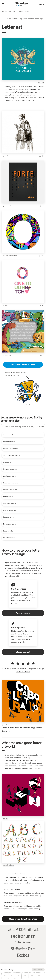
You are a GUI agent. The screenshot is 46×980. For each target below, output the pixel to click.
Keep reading (25, 883)
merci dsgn (41, 82)
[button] (44, 966)
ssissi (5, 305)
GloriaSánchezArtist (10, 256)
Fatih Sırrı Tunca (8, 865)
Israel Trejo (7, 355)
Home (4, 11)
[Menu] (3, 4)
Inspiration (12, 11)
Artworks (20, 11)
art (28, 100)
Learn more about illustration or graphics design (22, 729)
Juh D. (6, 156)
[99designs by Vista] (21, 4)
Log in (41, 4)
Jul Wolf (5, 725)
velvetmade (7, 206)
